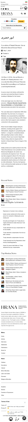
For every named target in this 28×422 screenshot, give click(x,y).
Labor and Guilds (5, 373)
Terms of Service (5, 405)
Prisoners (3, 376)
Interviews (3, 342)
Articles (3, 339)
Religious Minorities (6, 379)
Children (3, 362)
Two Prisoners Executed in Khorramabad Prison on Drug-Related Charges (16, 286)
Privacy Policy (4, 408)
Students (3, 386)
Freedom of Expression (7, 392)
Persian (25, 4)
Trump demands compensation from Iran (13, 237)
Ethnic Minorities (5, 370)
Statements (4, 344)
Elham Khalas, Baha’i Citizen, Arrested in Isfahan (16, 199)
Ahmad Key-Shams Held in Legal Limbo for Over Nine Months (16, 290)
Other (2, 395)
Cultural (3, 368)
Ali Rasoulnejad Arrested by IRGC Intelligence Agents (14, 195)
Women (3, 389)
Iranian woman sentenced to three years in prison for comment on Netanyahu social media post (14, 215)
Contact (3, 353)
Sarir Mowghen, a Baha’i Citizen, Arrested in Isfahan (14, 277)
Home (2, 336)
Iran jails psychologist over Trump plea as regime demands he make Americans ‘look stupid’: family (14, 222)
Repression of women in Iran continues (13, 211)
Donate (21, 21)
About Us (3, 350)
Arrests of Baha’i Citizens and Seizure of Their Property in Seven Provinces (16, 191)
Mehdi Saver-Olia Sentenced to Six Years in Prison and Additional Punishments (15, 281)
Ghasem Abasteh (12, 103)
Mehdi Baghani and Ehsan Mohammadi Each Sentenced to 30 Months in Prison (16, 186)
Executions (4, 365)
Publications (4, 347)
